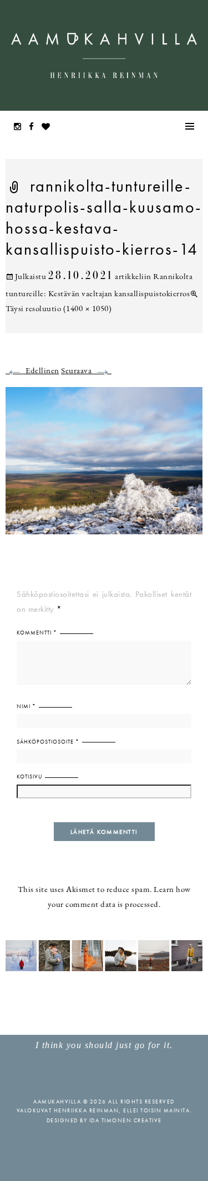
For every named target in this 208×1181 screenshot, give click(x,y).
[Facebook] (34, 127)
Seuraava (86, 371)
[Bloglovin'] (49, 127)
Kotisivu (29, 776)
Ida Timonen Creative (125, 1120)
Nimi (26, 706)
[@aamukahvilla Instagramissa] (104, 954)
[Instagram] (20, 127)
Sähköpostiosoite (48, 741)
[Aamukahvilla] (104, 55)
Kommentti (37, 632)
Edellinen (32, 371)
